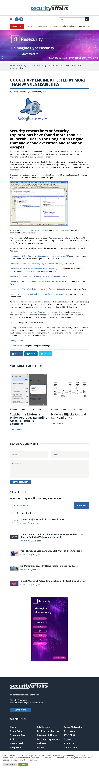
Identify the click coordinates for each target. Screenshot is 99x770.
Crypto (67, 739)
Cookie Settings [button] (10, 764)
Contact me (70, 747)
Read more (17, 429)
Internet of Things (47, 735)
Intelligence (43, 727)
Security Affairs (16, 345)
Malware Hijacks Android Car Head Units (68, 415)
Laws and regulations (48, 739)
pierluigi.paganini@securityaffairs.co (26, 702)
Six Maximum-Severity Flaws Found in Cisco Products (49, 565)
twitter (47, 354)
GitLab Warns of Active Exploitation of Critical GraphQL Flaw (53, 580)
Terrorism (69, 731)
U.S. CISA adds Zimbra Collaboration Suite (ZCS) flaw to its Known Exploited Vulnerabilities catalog (51, 535)
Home (12, 65)
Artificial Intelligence (48, 731)
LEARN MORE (20, 710)
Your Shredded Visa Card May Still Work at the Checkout (51, 550)
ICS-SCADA (69, 735)
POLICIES (69, 743)
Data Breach (17, 743)
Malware (41, 743)
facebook (17, 354)
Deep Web (15, 747)
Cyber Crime (16, 731)
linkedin (32, 354)
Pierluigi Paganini (19, 92)
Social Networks (73, 727)
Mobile (40, 747)
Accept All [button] (23, 764)
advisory (34, 230)
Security (34, 65)
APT (12, 739)
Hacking (23, 65)
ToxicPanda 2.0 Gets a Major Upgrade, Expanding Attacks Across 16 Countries (28, 419)
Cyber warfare (17, 735)
